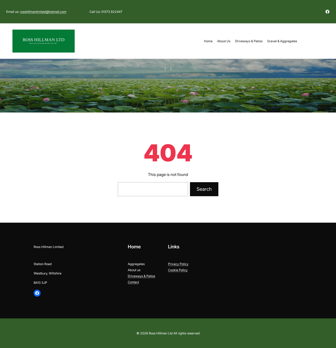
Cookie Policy (178, 270)
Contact (133, 282)
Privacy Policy (178, 264)
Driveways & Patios (141, 276)
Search (204, 189)
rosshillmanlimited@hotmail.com (43, 12)
